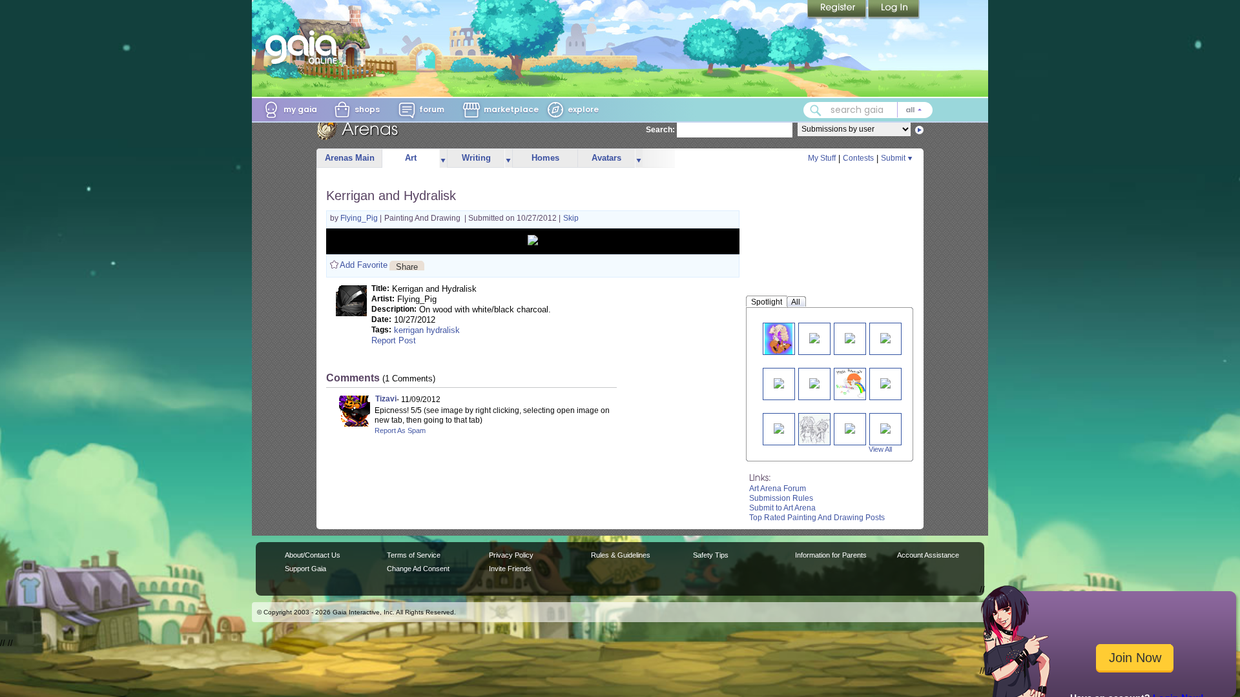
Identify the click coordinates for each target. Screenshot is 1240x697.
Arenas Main (350, 158)
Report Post (393, 340)
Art (411, 158)
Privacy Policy (511, 555)
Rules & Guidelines (620, 555)
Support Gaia (305, 568)
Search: (660, 129)
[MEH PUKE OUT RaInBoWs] (852, 384)
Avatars (606, 158)
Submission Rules (781, 498)
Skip (571, 218)
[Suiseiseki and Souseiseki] (814, 337)
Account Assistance (928, 555)
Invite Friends (510, 568)
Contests (858, 158)
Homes (545, 158)
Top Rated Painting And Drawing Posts (817, 517)
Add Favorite (364, 265)
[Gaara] (850, 427)
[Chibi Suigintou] (885, 337)
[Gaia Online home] (304, 47)
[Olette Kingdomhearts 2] (850, 337)
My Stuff (822, 158)
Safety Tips (710, 555)
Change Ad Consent (418, 568)
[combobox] (868, 110)
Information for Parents (831, 555)
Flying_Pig (360, 218)
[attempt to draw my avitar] (885, 382)
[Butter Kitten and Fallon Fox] (778, 338)
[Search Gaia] (815, 110)
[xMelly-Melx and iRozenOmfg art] (815, 429)
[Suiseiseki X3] (885, 427)
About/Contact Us (312, 555)
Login (894, 9)
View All (880, 449)
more (443, 158)
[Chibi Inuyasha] (814, 382)
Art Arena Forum (777, 488)
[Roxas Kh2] (779, 382)
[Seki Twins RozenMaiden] (779, 427)
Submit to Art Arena (782, 507)
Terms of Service (413, 555)
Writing (476, 158)
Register (837, 9)
